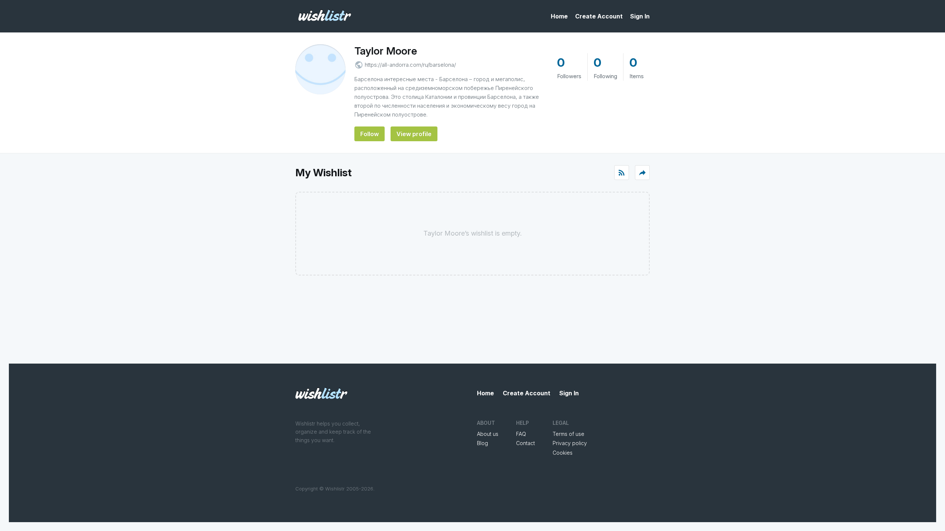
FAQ (521, 434)
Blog (482, 443)
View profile (414, 134)
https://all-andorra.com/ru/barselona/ (410, 64)
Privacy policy (570, 443)
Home (559, 16)
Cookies (563, 453)
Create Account (599, 16)
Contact (525, 443)
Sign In (640, 16)
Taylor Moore (385, 51)
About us (487, 434)
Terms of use (568, 434)
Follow (369, 134)
